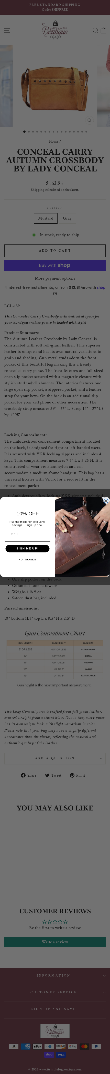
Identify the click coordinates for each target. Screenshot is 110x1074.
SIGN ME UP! (27, 548)
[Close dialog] (106, 501)
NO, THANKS (27, 559)
